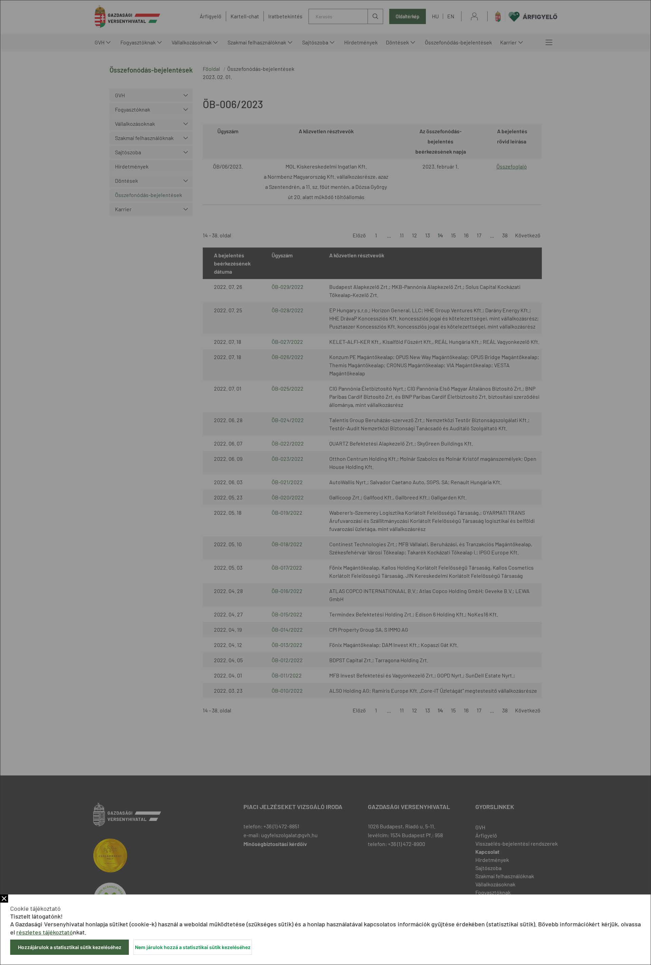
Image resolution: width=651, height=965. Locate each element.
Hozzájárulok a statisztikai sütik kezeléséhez (69, 947)
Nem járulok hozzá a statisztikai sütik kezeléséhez (193, 947)
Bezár (4, 898)
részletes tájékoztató (44, 932)
